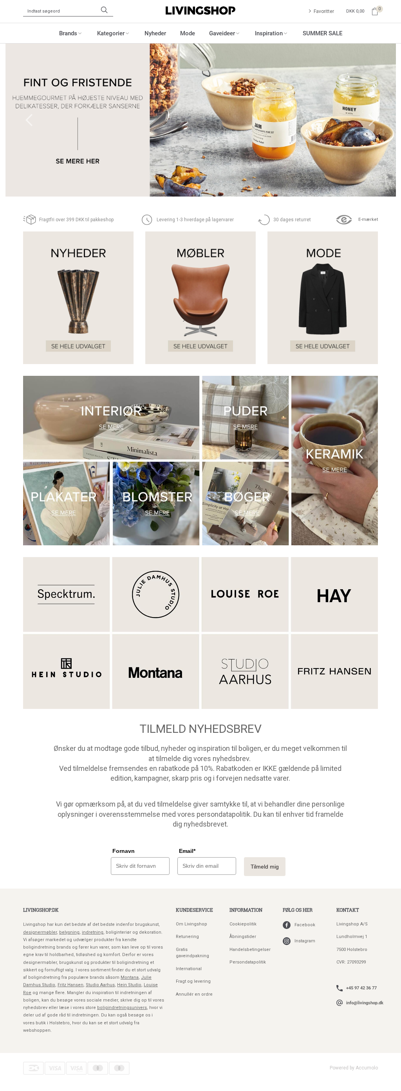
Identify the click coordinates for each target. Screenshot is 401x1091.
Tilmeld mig (264, 866)
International (189, 968)
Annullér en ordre (194, 994)
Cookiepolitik (242, 924)
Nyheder (155, 33)
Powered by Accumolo (354, 1068)
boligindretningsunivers (122, 1007)
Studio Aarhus (100, 984)
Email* (187, 851)
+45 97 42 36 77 (361, 988)
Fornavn (123, 851)
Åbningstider (242, 936)
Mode (187, 33)
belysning (69, 932)
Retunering (187, 936)
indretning (92, 932)
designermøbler (40, 932)
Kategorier (111, 33)
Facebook (304, 924)
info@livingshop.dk (364, 1002)
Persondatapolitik (247, 962)
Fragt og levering (193, 981)
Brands (68, 33)
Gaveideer (222, 33)
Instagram (304, 940)
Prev (29, 120)
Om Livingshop (191, 924)
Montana (130, 977)
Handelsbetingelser (250, 949)
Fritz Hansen (70, 984)
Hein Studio (129, 984)
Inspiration (269, 33)
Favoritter (324, 11)
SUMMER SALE (322, 33)
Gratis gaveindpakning (192, 953)
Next (372, 120)
